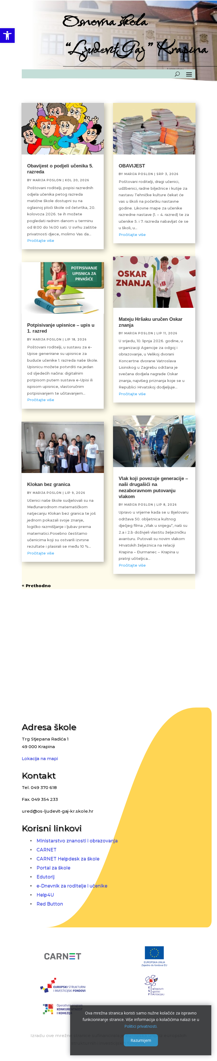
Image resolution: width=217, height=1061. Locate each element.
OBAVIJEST (132, 166)
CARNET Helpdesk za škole (67, 858)
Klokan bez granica (48, 484)
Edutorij (45, 876)
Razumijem (141, 1040)
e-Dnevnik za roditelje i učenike (71, 885)
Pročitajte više (40, 240)
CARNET (46, 849)
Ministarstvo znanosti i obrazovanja (77, 840)
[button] (7, 35)
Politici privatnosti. (140, 1026)
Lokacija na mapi (40, 758)
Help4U (45, 895)
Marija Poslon (47, 180)
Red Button (49, 904)
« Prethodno (36, 585)
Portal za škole (53, 867)
